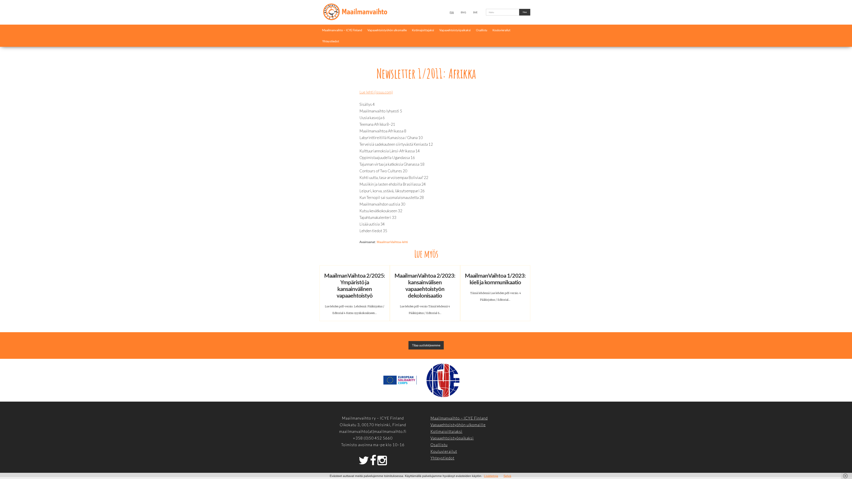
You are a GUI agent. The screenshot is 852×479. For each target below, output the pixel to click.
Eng (463, 12)
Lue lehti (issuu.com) (376, 92)
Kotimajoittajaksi (423, 30)
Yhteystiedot (330, 41)
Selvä (507, 476)
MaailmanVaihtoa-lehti (392, 242)
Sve (475, 12)
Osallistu (481, 30)
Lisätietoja (491, 476)
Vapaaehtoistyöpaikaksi (455, 30)
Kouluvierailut (501, 30)
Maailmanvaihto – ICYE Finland (342, 30)
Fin (452, 12)
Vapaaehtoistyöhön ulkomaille (387, 30)
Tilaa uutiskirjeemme (426, 345)
